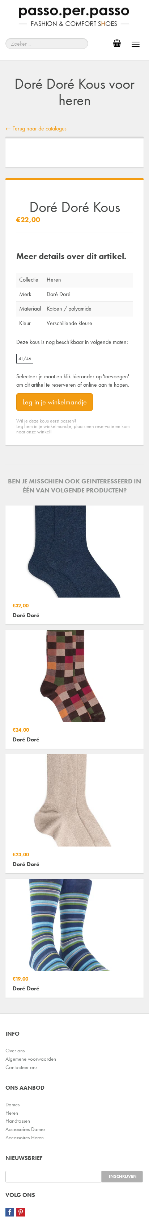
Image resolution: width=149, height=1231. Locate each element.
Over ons (15, 1050)
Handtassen (17, 1120)
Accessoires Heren (24, 1137)
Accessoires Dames (25, 1129)
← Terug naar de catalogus (36, 128)
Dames (12, 1104)
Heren (11, 1112)
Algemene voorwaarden (30, 1058)
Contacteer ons (21, 1067)
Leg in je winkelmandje (54, 402)
